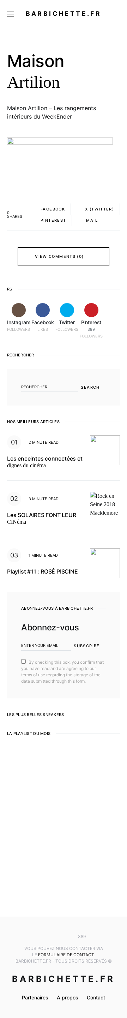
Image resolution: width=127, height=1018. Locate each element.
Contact (96, 997)
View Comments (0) (59, 256)
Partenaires (35, 997)
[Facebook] (52, 936)
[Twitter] (63, 936)
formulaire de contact (66, 954)
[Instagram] (42, 936)
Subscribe (86, 645)
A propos (67, 997)
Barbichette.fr (64, 13)
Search (90, 387)
